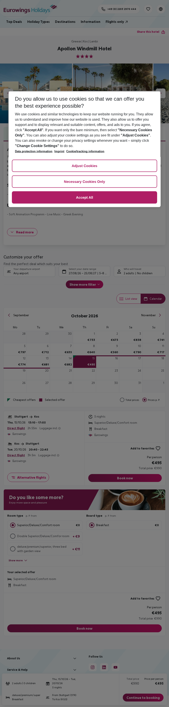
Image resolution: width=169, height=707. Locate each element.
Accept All (84, 198)
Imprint (59, 151)
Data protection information (33, 151)
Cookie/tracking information (85, 151)
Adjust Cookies (84, 166)
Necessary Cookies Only (84, 182)
